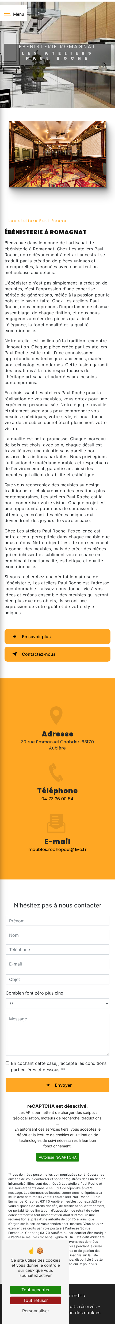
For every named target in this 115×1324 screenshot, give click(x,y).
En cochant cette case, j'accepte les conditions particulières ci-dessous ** (58, 1066)
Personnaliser (35, 1310)
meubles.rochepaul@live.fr (57, 849)
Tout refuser (35, 1300)
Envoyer (63, 1085)
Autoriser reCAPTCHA (57, 1157)
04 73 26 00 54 (57, 799)
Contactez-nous (39, 654)
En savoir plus (36, 636)
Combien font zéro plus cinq (34, 993)
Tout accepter (35, 1289)
